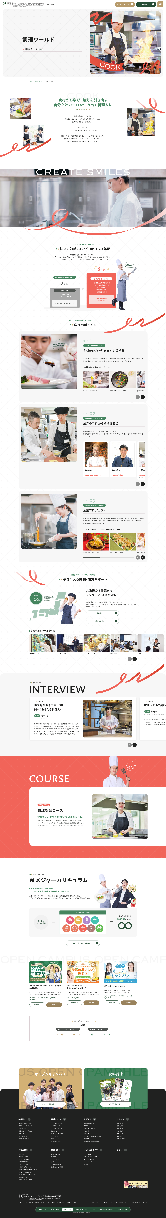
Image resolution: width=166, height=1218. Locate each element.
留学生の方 (120, 1133)
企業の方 (119, 1136)
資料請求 (106, 1202)
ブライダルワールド (56, 1123)
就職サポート (67, 1209)
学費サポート (87, 1139)
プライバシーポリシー (120, 1202)
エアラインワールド (56, 1128)
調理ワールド (55, 1139)
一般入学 (86, 1133)
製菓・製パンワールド (57, 1133)
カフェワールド (55, 1136)
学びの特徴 (23, 1150)
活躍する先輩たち (56, 1164)
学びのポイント (55, 1209)
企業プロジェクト (23, 1157)
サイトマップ (94, 1202)
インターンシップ (56, 1159)
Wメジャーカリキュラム (106, 1209)
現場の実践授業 (23, 1162)
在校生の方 (120, 1126)
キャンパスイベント (89, 1154)
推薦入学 (86, 1131)
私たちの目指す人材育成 (26, 1123)
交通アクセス (22, 1128)
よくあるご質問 (23, 1136)
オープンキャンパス (122, 1209)
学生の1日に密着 (89, 1159)
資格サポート (55, 1162)
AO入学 (86, 1126)
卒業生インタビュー (81, 1209)
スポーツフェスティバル (90, 1157)
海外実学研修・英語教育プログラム (29, 1169)
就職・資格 (55, 1150)
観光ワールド (55, 1131)
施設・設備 (21, 1154)
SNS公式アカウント (24, 1139)
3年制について (42, 1209)
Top (30, 81)
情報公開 (21, 1133)
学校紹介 (22, 1119)
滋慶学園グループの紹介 (26, 1131)
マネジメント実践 (23, 1164)
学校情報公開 (50, 4)
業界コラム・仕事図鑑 (57, 1167)
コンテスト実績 (23, 1177)
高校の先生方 (121, 1139)
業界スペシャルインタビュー (26, 1126)
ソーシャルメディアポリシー (140, 1202)
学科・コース (38, 81)
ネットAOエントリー (89, 1128)
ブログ (119, 1150)
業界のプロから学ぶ (24, 1159)
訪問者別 (120, 1119)
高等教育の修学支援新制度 (92, 1141)
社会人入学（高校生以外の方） (92, 1136)
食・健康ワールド (56, 1141)
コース (93, 1209)
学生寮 (86, 1164)
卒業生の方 (120, 1128)
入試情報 (87, 1119)
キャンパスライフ (91, 1150)
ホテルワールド (55, 1126)
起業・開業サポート (56, 1154)
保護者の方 (120, 1131)
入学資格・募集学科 (89, 1123)
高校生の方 (120, 1123)
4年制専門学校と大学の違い (27, 1175)
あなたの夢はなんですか (26, 1180)
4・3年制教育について (25, 1167)
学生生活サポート (89, 1162)
